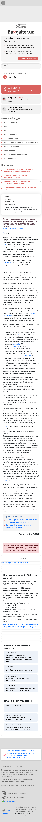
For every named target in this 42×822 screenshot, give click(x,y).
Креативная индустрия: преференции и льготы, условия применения (20, 688)
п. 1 (19, 334)
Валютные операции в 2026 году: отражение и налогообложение (19, 727)
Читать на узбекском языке (13, 229)
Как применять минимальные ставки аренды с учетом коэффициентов (18, 171)
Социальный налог (11, 139)
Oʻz (15, 77)
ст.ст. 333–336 (25, 356)
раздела (14, 346)
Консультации (9, 199)
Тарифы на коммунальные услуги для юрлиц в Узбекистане (17, 182)
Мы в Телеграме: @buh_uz (15, 797)
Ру (5, 77)
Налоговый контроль (10, 204)
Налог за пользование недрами (16, 154)
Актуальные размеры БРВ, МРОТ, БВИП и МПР (20, 188)
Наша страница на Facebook (17, 793)
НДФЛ (6, 127)
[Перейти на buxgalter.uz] (21, 32)
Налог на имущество (12, 146)
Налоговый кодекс (11, 118)
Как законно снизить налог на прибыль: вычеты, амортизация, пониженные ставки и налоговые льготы (19, 657)
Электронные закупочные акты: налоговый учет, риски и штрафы (19, 669)
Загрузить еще (21, 559)
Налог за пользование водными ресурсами (21, 142)
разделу (15, 344)
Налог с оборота (10, 135)
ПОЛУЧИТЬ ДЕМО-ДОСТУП (28, 58)
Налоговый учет (9, 201)
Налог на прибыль (11, 123)
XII (19, 344)
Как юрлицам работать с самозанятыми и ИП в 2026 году (18, 717)
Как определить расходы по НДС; (18, 522)
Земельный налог (11, 150)
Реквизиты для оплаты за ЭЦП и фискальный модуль (16, 176)
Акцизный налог (10, 158)
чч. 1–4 (22, 330)
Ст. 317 (5, 426)
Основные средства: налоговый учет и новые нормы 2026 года (21, 708)
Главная (7, 196)
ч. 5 (11, 411)
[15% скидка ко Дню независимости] (21, 563)
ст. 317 (5, 244)
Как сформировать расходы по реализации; (22, 520)
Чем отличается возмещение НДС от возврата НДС (20, 678)
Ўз (10, 77)
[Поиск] (30, 73)
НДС (5, 131)
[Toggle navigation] (3, 3)
